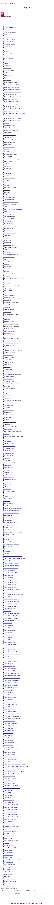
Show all (15, 888)
